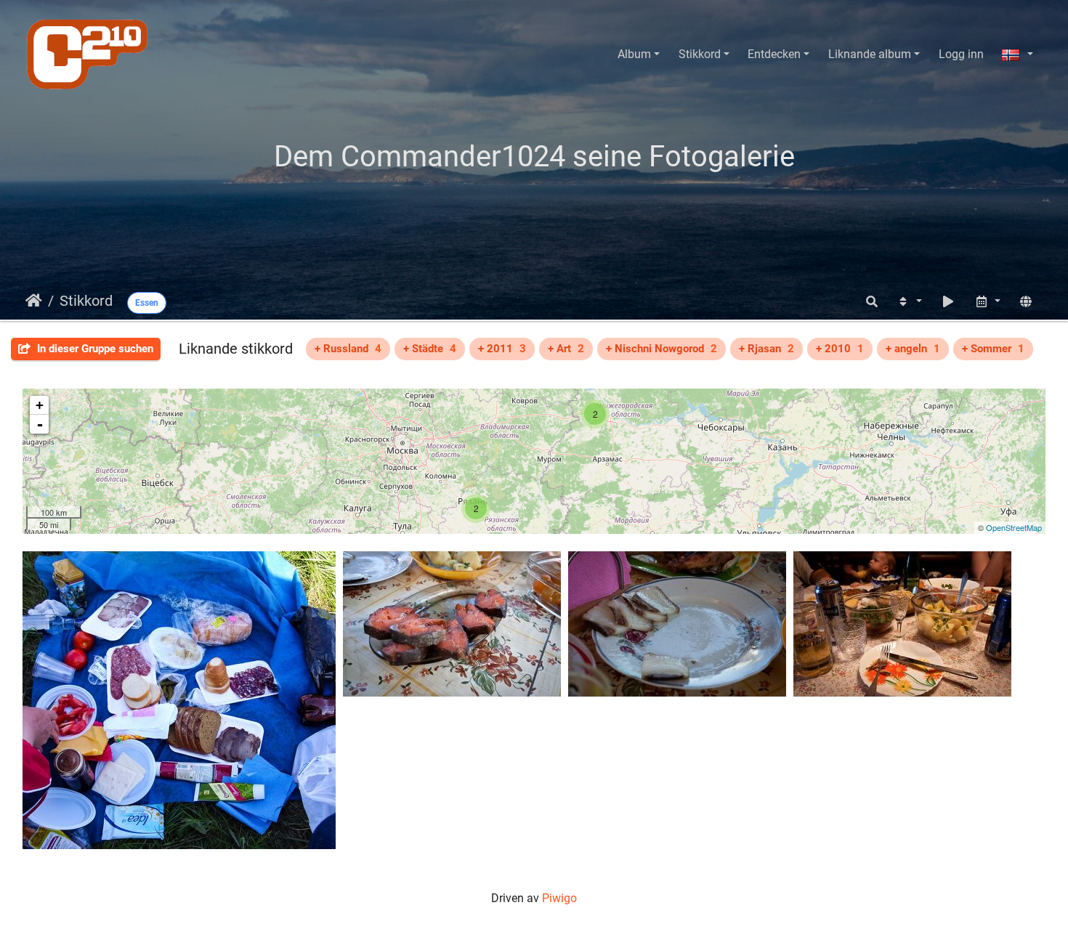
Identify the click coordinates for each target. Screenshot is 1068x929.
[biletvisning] (948, 302)
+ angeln (913, 348)
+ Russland (348, 348)
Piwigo (559, 898)
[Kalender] (987, 302)
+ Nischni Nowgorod (661, 348)
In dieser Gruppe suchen (93, 348)
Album (634, 54)
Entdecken (774, 54)
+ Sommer (993, 348)
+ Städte (429, 348)
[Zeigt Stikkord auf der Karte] (1026, 302)
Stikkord (700, 54)
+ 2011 (502, 348)
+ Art (566, 348)
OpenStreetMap (1014, 527)
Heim (33, 301)
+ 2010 (840, 348)
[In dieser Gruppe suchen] (872, 302)
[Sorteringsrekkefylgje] (908, 302)
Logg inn (961, 54)
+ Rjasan (766, 348)
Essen (146, 303)
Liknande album (869, 54)
